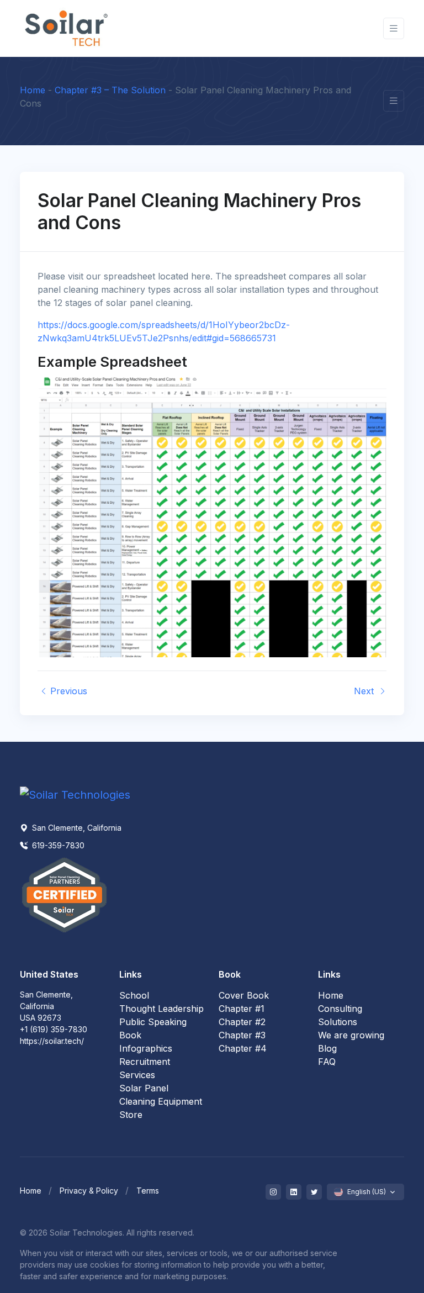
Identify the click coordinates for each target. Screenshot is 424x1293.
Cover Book (244, 995)
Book (130, 1035)
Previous (67, 690)
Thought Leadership (161, 1008)
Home (32, 90)
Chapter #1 (241, 1008)
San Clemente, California (75, 827)
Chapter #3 (242, 1035)
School (134, 995)
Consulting (340, 1008)
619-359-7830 (57, 845)
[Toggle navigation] (393, 28)
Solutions (337, 1021)
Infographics (145, 1048)
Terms (147, 1190)
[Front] (67, 28)
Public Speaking (153, 1021)
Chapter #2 (242, 1021)
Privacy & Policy (89, 1190)
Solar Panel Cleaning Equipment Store (160, 1101)
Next (365, 690)
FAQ (327, 1061)
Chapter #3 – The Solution (110, 90)
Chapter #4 (243, 1048)
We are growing (351, 1035)
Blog (327, 1048)
